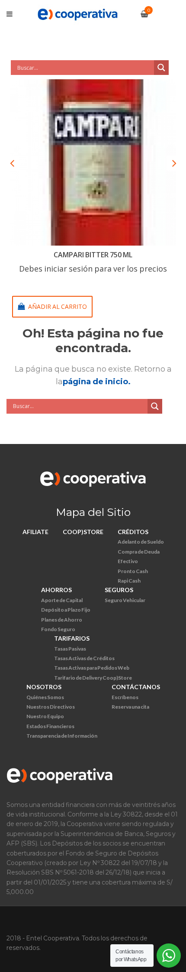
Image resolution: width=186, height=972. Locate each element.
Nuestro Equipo (45, 716)
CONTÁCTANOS (136, 686)
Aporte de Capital (62, 600)
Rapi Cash (129, 580)
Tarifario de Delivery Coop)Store (93, 677)
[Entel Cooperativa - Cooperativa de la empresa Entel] (78, 13)
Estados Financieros (50, 726)
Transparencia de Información (61, 735)
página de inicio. (97, 381)
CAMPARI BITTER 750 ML (93, 254)
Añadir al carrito (57, 306)
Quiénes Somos (45, 697)
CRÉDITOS (133, 531)
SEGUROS (119, 589)
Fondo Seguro (58, 629)
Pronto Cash (133, 571)
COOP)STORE (83, 531)
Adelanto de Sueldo (141, 541)
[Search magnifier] (161, 67)
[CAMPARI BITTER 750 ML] (93, 162)
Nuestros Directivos (50, 706)
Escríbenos (125, 697)
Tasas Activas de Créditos (84, 658)
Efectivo (128, 561)
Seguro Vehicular (125, 600)
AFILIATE (35, 531)
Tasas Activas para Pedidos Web (91, 667)
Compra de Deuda (139, 551)
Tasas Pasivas (70, 648)
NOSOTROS (43, 686)
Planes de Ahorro (61, 619)
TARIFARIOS (72, 638)
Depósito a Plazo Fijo (65, 609)
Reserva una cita (130, 706)
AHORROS (56, 589)
